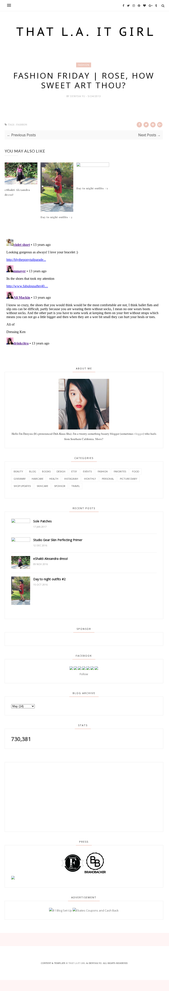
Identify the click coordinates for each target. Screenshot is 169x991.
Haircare (37, 478)
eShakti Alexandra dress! (17, 192)
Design (61, 471)
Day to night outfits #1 (92, 188)
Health (53, 478)
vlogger (138, 434)
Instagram (71, 478)
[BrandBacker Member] (95, 873)
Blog (32, 471)
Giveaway (20, 478)
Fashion (83, 64)
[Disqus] (84, 292)
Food (135, 471)
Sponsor (59, 485)
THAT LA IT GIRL (77, 963)
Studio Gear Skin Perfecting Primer (57, 540)
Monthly (90, 478)
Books (46, 471)
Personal (108, 478)
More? (99, 439)
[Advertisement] (36, 796)
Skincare (42, 485)
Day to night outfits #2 (56, 217)
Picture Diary (128, 478)
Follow (84, 674)
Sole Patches (42, 521)
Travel (75, 485)
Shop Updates (22, 485)
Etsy (74, 471)
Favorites (120, 471)
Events (87, 471)
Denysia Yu (78, 96)
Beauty (18, 471)
